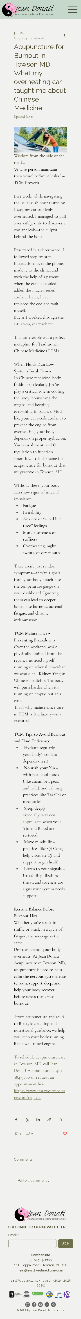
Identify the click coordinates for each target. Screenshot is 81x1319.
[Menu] (72, 9)
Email (13, 1235)
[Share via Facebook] (16, 1119)
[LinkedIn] (47, 1304)
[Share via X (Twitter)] (27, 1119)
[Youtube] (40, 1304)
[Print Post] (60, 1119)
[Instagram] (27, 1304)
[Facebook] (34, 1304)
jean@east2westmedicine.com (41, 1270)
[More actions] (64, 35)
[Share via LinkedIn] (38, 1119)
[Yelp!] (53, 1304)
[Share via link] (49, 1119)
